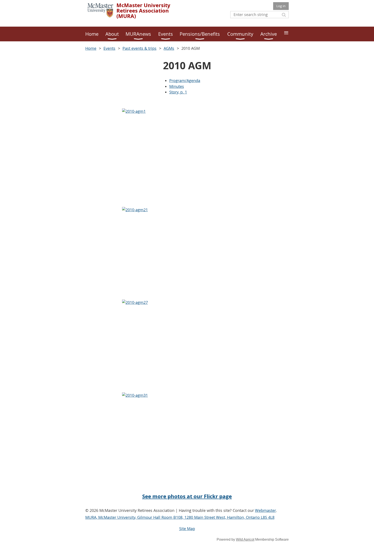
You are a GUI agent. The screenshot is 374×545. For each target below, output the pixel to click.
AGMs (169, 48)
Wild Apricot (245, 539)
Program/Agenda (184, 80)
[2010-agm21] (187, 250)
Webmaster (265, 510)
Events (109, 48)
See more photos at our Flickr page (187, 496)
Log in (280, 6)
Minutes (176, 86)
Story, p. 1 (178, 92)
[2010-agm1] (187, 151)
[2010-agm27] (187, 343)
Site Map (187, 528)
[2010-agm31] (187, 435)
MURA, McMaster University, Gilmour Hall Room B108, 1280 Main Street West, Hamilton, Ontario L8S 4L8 (179, 517)
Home (90, 48)
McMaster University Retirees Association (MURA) (143, 11)
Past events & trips (139, 48)
